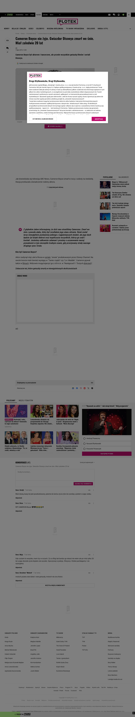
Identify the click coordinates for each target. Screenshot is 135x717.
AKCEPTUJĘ (99, 119)
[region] (67, 97)
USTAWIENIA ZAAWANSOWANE (43, 119)
